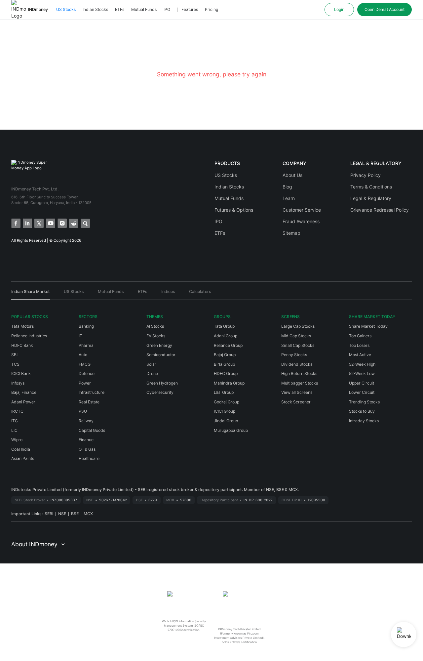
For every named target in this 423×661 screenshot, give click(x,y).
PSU (83, 411)
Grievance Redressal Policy (379, 210)
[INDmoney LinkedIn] (27, 223)
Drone (152, 373)
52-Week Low (362, 373)
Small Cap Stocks (297, 345)
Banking (86, 326)
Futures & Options (233, 210)
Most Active (360, 354)
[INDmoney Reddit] (73, 223)
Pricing (211, 9)
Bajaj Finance (23, 392)
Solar (151, 364)
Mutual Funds (144, 9)
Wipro (16, 439)
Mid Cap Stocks (296, 335)
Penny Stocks (294, 354)
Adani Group (225, 335)
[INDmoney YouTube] (50, 223)
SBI (14, 354)
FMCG (85, 364)
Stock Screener (296, 401)
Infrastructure (91, 392)
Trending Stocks (364, 401)
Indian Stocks (95, 9)
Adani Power (23, 401)
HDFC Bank (22, 345)
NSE (62, 513)
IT (80, 335)
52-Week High (362, 364)
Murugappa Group (231, 430)
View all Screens (296, 392)
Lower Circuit (361, 392)
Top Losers (359, 345)
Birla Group (224, 364)
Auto (83, 354)
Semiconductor (160, 354)
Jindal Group (226, 420)
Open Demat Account (384, 9)
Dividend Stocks (296, 364)
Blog (287, 186)
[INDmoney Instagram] (62, 223)
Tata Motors (22, 326)
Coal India (20, 449)
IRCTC (17, 411)
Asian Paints (22, 458)
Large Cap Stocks (298, 326)
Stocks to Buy (362, 411)
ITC (14, 420)
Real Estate (89, 401)
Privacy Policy (365, 175)
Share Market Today (368, 326)
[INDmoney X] (38, 223)
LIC (14, 430)
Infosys (17, 383)
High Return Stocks (299, 373)
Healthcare (89, 458)
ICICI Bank (21, 373)
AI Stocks (155, 326)
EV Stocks (155, 335)
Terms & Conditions (371, 186)
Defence (87, 373)
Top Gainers (360, 335)
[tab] (30, 294)
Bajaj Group (225, 354)
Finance (86, 439)
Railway (86, 420)
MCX (88, 513)
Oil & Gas (87, 449)
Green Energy (159, 345)
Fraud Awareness (301, 221)
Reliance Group (228, 345)
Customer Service (302, 210)
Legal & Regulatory (370, 198)
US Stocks (66, 9)
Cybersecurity (159, 392)
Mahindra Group (229, 383)
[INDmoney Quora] (85, 223)
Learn (289, 198)
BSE (75, 513)
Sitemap (291, 233)
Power (85, 383)
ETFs (119, 9)
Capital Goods (92, 430)
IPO (167, 9)
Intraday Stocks (364, 420)
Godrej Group (226, 401)
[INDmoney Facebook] (15, 223)
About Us (292, 175)
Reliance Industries (29, 335)
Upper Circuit (361, 383)
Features (189, 9)
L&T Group (224, 392)
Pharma (86, 345)
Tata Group (224, 326)
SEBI (49, 513)
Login (339, 9)
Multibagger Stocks (299, 383)
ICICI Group (224, 411)
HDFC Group (226, 373)
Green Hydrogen (162, 383)
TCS (15, 364)
